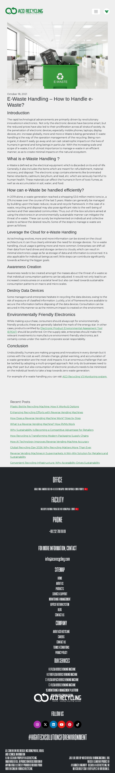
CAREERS (61, 637)
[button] (37, 724)
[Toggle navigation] (96, 11)
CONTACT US (59, 615)
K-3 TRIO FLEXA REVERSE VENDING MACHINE (62, 674)
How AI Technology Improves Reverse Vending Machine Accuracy (49, 441)
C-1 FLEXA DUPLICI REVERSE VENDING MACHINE (62, 680)
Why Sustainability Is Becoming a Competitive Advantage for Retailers (51, 430)
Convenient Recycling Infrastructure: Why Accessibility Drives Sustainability (55, 462)
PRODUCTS (60, 589)
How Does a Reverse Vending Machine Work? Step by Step (45, 418)
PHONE (57, 520)
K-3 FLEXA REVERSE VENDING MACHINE (62, 669)
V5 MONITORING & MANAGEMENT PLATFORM (62, 690)
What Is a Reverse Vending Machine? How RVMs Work (42, 424)
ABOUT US (59, 583)
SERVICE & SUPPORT (59, 594)
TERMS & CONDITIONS (61, 647)
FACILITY (58, 500)
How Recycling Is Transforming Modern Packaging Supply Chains (49, 435)
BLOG (60, 610)
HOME (60, 578)
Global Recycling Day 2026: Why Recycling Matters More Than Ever (50, 447)
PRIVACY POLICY (61, 652)
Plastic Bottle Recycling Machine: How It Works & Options (44, 406)
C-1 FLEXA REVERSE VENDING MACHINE (62, 685)
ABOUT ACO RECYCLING (61, 631)
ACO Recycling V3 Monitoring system (84, 376)
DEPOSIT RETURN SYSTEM (59, 604)
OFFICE (57, 480)
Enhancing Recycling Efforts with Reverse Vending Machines (46, 412)
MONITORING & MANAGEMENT (60, 599)
